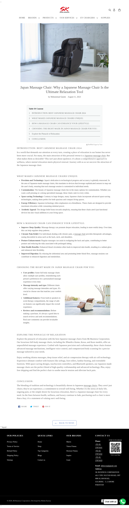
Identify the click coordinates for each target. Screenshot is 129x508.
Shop (39, 446)
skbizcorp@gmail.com (109, 466)
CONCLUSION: (39, 139)
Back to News (66, 423)
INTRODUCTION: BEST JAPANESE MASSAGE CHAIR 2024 (59, 113)
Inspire (68, 455)
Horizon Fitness (72, 451)
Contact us (41, 460)
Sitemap (10, 460)
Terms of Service (13, 446)
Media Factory (46, 501)
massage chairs (90, 385)
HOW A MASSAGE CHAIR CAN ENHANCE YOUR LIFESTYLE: (60, 123)
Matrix (68, 442)
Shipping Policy (12, 455)
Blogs (40, 455)
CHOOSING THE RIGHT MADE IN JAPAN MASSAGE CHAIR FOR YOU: (64, 129)
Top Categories (43, 451)
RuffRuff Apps (92, 144)
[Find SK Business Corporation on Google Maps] (115, 448)
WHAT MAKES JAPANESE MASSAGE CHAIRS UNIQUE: (57, 118)
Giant (68, 460)
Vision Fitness (71, 446)
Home (40, 442)
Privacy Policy (12, 442)
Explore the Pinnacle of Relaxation (46, 134)
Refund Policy (12, 451)
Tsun (100, 144)
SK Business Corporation (21, 501)
